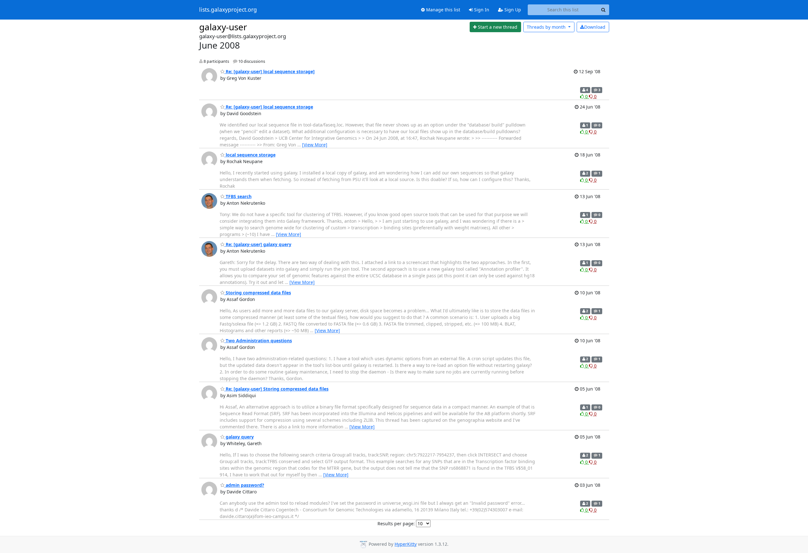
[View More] (314, 145)
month (547, 27)
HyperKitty (406, 544)
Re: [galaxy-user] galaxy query (257, 244)
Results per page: (396, 524)
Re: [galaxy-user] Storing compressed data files (276, 389)
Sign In (481, 10)
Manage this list (442, 10)
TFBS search (238, 196)
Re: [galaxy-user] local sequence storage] (269, 71)
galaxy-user (223, 27)
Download (594, 27)
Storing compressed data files (257, 293)
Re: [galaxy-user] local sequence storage (268, 107)
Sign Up (512, 10)
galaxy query (239, 437)
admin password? (244, 485)
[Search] (603, 9)
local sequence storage (250, 155)
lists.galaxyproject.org (228, 10)
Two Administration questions (258, 341)
